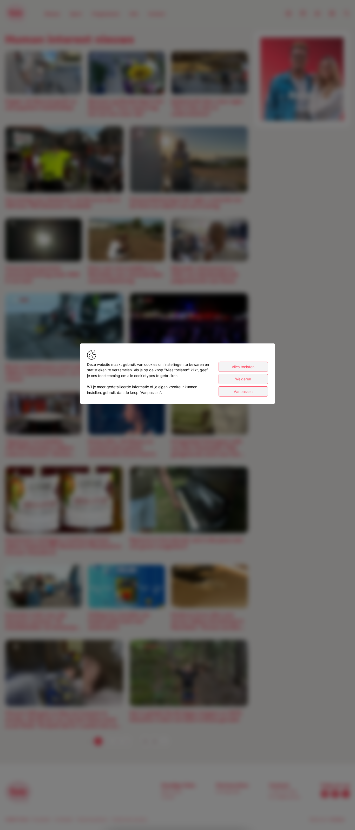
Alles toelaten (243, 367)
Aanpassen (243, 391)
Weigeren (243, 379)
